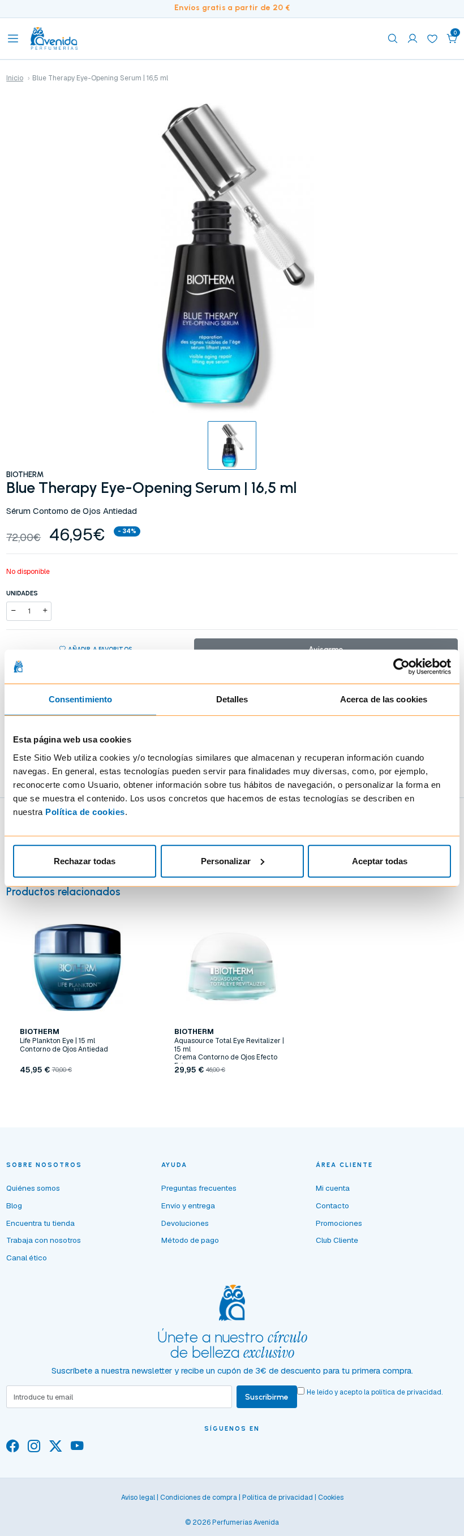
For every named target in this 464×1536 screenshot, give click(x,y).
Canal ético (26, 1257)
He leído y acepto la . (374, 1392)
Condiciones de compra (198, 1497)
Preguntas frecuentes (199, 1188)
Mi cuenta (333, 1188)
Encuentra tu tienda (40, 1223)
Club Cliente (337, 1240)
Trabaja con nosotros (43, 1240)
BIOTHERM (25, 474)
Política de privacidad (277, 1497)
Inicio (14, 78)
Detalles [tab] (232, 699)
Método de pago (190, 1240)
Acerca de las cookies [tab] (383, 699)
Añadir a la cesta (77, 1094)
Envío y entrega (188, 1205)
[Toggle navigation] (13, 38)
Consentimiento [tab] (80, 699)
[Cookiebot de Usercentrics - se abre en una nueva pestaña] (401, 666)
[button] (452, 38)
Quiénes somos (33, 1188)
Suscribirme (267, 1396)
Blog (14, 1205)
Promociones (339, 1223)
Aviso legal (138, 1497)
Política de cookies (85, 811)
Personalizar (226, 860)
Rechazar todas (84, 860)
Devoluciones (185, 1223)
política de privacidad (406, 1392)
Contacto (332, 1205)
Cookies (330, 1497)
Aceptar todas (379, 860)
